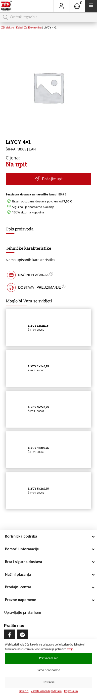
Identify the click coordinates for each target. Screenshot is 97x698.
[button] (48, 179)
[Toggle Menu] (91, 6)
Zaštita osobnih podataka (46, 691)
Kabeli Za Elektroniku (29, 27)
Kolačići (24, 691)
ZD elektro (7, 27)
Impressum (71, 691)
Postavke (48, 682)
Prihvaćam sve (48, 658)
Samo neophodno (48, 670)
